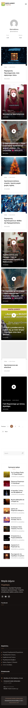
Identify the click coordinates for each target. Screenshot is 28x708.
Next (6, 431)
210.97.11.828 (7, 683)
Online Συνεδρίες (7, 664)
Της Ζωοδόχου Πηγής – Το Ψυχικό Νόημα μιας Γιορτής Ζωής (17, 474)
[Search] (22, 453)
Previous (3, 426)
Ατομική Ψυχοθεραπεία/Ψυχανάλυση (13, 652)
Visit (20, 37)
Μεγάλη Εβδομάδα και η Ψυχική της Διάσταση (17, 501)
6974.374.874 (10, 687)
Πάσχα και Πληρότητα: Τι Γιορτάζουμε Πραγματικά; (17, 483)
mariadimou (21, 476)
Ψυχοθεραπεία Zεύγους (9, 654)
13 (3, 431)
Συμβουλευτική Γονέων (9, 657)
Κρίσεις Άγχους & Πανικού (10, 662)
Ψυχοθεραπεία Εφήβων (9, 659)
